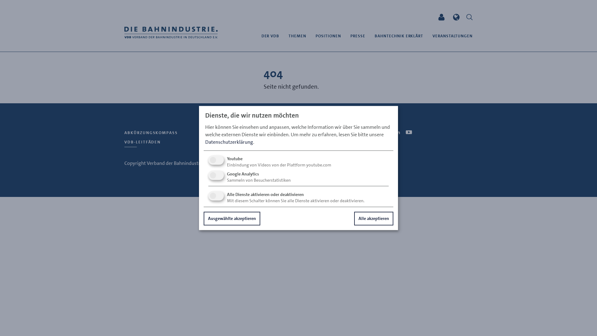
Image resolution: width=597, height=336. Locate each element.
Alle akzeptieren (374, 218)
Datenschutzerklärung (229, 142)
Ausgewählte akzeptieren (232, 218)
